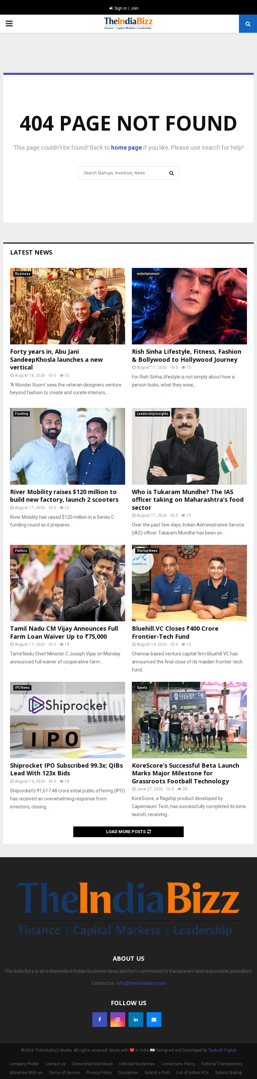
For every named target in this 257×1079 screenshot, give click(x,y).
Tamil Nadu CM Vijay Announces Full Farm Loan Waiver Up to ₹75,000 (64, 632)
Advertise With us (26, 1072)
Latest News (31, 252)
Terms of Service (64, 1072)
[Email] (154, 1019)
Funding (21, 414)
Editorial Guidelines (137, 1064)
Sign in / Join (126, 8)
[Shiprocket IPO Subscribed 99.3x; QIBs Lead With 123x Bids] (67, 720)
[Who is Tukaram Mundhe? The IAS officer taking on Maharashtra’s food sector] (189, 446)
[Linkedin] (135, 1019)
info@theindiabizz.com (141, 983)
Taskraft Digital (222, 1050)
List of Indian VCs (192, 1072)
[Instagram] (117, 1019)
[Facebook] (99, 1019)
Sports (142, 687)
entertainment (148, 274)
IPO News (22, 687)
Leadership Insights (152, 414)
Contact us (55, 1064)
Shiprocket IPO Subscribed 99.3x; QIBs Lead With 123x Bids (66, 769)
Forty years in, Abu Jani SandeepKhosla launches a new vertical (56, 359)
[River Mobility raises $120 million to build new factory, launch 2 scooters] (67, 446)
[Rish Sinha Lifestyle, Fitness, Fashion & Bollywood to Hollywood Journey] (189, 306)
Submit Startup (228, 1072)
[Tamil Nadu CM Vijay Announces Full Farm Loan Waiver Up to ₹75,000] (67, 583)
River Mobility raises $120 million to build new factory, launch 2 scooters (64, 495)
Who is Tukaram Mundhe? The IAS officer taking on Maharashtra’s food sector (188, 499)
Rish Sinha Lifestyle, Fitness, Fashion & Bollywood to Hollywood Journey (186, 355)
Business (22, 274)
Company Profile (24, 1064)
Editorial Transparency (222, 1064)
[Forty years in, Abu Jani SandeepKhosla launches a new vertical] (67, 306)
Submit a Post (157, 1072)
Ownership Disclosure (92, 1064)
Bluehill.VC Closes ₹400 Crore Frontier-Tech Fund (175, 632)
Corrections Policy (178, 1064)
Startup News (147, 551)
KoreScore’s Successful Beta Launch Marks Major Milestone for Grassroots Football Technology (185, 773)
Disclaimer (128, 1072)
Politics (21, 551)
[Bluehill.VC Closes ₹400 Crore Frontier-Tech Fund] (189, 583)
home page (126, 147)
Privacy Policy (99, 1072)
